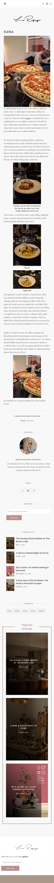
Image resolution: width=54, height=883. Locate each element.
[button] (5, 3)
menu (28, 118)
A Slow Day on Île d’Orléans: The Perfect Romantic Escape (32, 582)
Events (32, 611)
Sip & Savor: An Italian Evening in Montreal (32, 569)
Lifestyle (41, 611)
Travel (25, 611)
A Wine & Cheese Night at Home (32, 553)
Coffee (16, 611)
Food (9, 611)
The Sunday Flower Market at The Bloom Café (32, 540)
